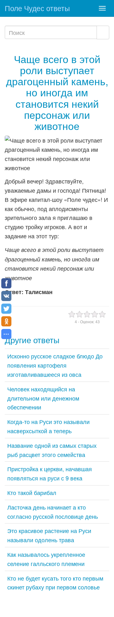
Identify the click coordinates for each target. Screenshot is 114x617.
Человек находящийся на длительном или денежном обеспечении (43, 398)
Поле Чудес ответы (37, 8)
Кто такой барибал (31, 492)
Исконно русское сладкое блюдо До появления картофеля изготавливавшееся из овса (55, 365)
